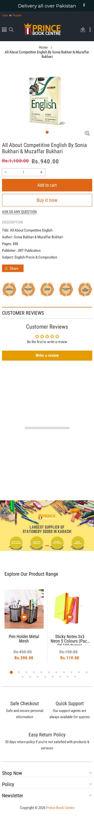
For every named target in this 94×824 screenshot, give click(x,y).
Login (5, 15)
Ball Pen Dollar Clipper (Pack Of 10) (71, 639)
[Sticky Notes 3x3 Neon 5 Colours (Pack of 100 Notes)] (26, 609)
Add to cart (47, 185)
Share (14, 268)
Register (15, 15)
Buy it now (47, 200)
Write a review (47, 355)
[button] (4, 30)
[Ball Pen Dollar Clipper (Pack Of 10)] (72, 609)
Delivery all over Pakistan (47, 6)
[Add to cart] (26, 617)
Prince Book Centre (60, 808)
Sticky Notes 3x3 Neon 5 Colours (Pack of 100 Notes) (26, 639)
